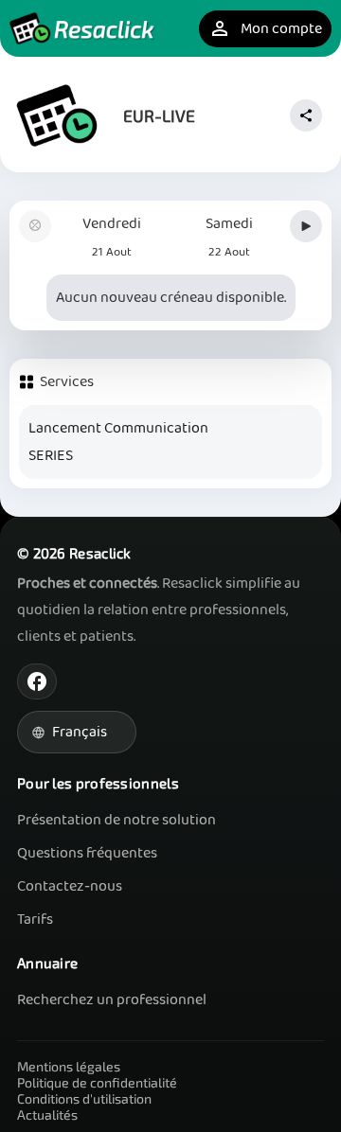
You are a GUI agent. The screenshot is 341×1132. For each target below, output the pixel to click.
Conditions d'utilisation (84, 1098)
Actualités (47, 1114)
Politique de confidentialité (97, 1082)
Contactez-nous (69, 886)
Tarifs (35, 919)
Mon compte (265, 29)
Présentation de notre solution (116, 820)
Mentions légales (68, 1066)
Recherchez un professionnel (111, 1000)
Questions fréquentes (87, 853)
